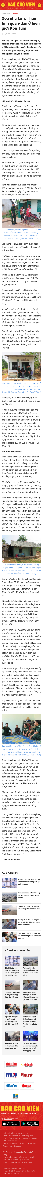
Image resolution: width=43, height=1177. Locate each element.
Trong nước (6, 13)
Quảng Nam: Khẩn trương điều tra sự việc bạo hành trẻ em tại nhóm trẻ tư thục (29, 922)
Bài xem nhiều (10, 873)
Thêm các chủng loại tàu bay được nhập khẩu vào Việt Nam (29, 907)
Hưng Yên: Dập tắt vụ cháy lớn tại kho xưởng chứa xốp (11, 1046)
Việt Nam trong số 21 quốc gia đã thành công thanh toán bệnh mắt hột (29, 935)
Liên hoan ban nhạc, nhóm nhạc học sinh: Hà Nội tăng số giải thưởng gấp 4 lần (30, 1047)
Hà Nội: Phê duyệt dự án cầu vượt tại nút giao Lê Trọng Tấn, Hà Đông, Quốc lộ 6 (30, 1021)
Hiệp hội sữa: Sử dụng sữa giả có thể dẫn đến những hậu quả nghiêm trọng (29, 881)
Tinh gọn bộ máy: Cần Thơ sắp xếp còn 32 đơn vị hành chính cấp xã (29, 895)
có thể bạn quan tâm (17, 950)
